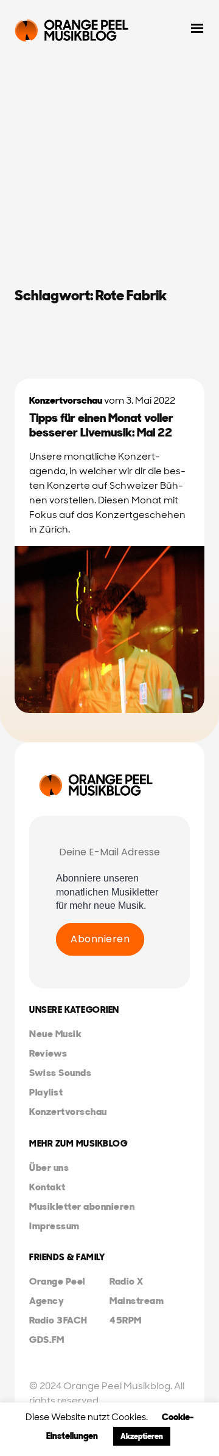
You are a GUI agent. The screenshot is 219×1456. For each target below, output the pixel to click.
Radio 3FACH (58, 1320)
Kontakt (47, 1187)
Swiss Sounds (60, 1072)
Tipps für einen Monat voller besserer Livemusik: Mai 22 (101, 425)
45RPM (125, 1320)
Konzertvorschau (65, 400)
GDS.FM (46, 1339)
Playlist (46, 1092)
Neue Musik (55, 1033)
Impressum (54, 1226)
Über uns (49, 1167)
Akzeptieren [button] (141, 1436)
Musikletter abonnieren (81, 1206)
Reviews (48, 1053)
